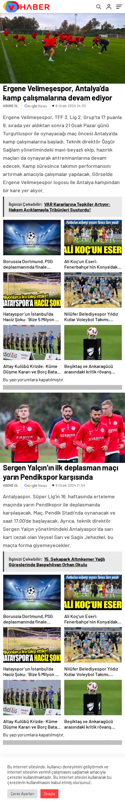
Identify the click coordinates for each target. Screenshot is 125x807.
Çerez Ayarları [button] (22, 793)
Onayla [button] (49, 793)
